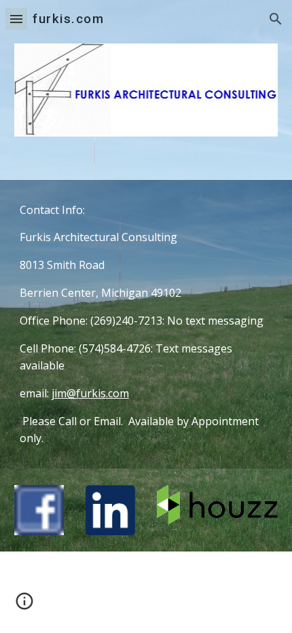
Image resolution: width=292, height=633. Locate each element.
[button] (16, 18)
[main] (146, 324)
